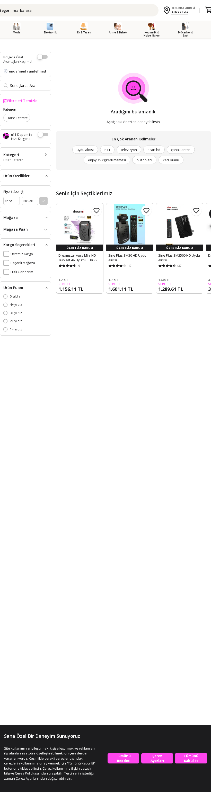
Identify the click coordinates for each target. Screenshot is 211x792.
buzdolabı (144, 160)
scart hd (154, 149)
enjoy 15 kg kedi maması (107, 160)
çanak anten (180, 149)
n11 (107, 149)
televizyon (129, 149)
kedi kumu (171, 160)
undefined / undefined (27, 71)
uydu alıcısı (85, 149)
